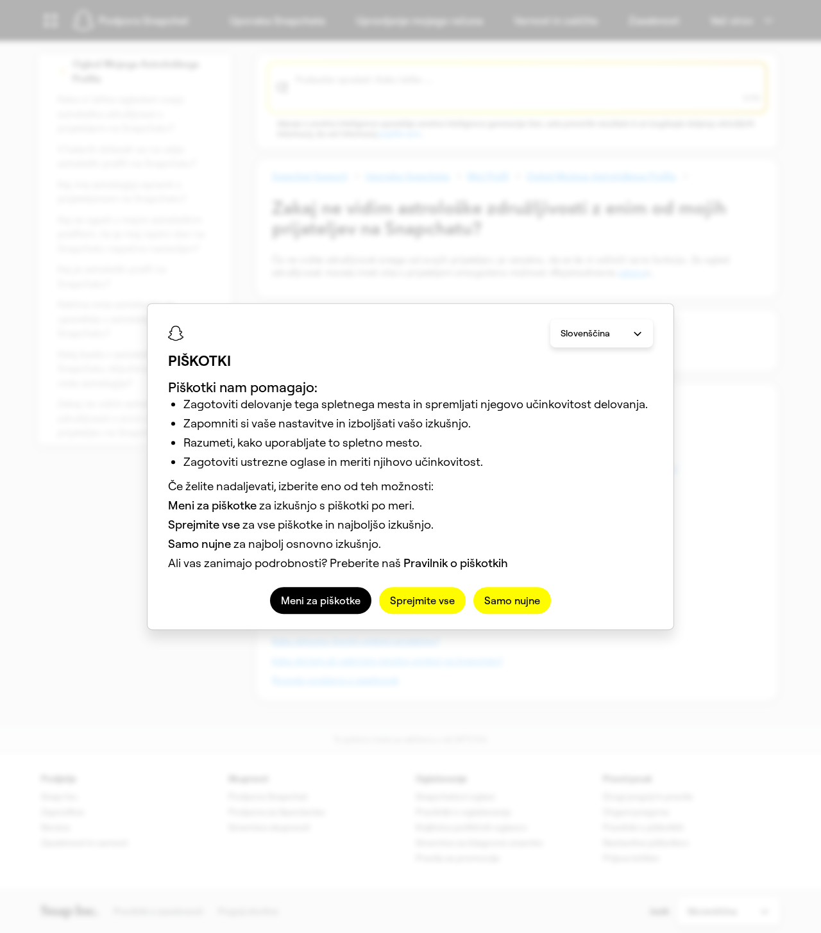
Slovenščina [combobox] (585, 333)
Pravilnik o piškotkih (455, 563)
